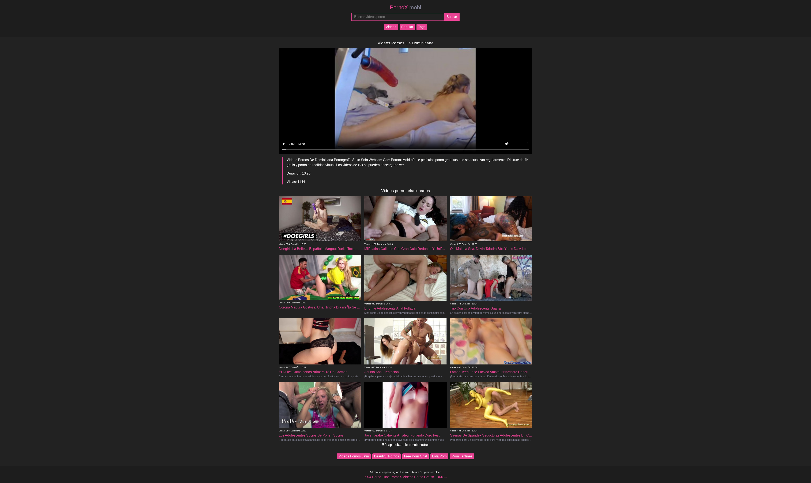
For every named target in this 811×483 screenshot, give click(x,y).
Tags (421, 27)
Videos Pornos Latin (354, 456)
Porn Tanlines (462, 456)
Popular (407, 27)
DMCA (442, 477)
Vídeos (391, 27)
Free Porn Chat (415, 456)
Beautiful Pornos (386, 456)
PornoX (405, 7)
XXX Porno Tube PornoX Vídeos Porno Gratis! (399, 477)
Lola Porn (439, 456)
